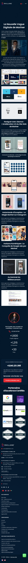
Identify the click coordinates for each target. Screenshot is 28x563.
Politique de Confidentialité (7, 529)
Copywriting (4, 508)
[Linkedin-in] (1, 487)
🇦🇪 (11, 490)
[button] (26, 3)
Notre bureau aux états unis (9, 474)
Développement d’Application (8, 503)
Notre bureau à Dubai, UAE (8, 451)
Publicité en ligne (5, 501)
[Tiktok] (8, 487)
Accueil (3, 520)
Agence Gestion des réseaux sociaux (10, 504)
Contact (3, 525)
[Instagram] (6, 487)
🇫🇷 (6, 490)
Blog (2, 524)
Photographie (4, 510)
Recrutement (4, 531)
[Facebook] (4, 487)
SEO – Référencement (6, 499)
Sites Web (3, 497)
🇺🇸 (8, 490)
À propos (3, 522)
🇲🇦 (3, 490)
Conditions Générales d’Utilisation (9, 527)
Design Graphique (5, 506)
